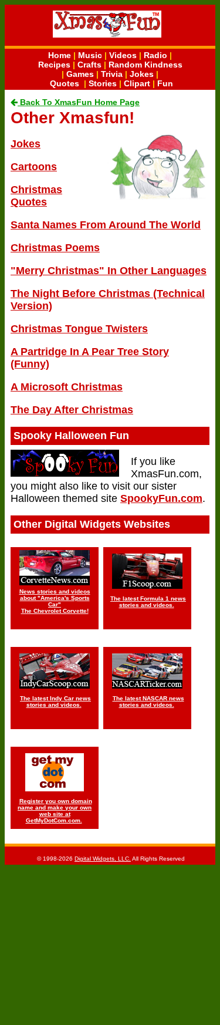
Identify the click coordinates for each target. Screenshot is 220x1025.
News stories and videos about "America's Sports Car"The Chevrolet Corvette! (54, 601)
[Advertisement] (110, 944)
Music (90, 55)
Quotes (64, 83)
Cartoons (34, 167)
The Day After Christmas (72, 410)
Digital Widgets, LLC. (103, 858)
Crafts (89, 64)
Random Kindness (145, 64)
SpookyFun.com (161, 498)
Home (59, 55)
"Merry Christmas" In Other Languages (109, 271)
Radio (155, 55)
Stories (103, 83)
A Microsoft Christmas (67, 387)
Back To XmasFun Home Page (79, 102)
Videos (123, 55)
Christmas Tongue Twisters (79, 329)
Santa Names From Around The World (106, 225)
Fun (165, 83)
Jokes (142, 74)
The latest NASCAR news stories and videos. (148, 701)
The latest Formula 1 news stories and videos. (148, 601)
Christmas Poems (55, 248)
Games (80, 74)
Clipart (137, 83)
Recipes (54, 64)
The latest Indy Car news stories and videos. (55, 701)
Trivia (112, 74)
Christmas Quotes (36, 196)
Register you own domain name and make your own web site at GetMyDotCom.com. (55, 811)
